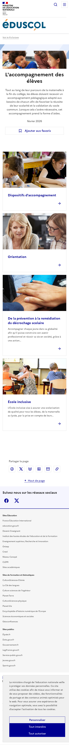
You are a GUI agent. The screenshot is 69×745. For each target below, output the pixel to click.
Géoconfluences (10, 621)
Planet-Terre (8, 595)
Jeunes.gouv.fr (9, 660)
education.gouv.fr (11, 525)
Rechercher (55, 4)
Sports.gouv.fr (9, 665)
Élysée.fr (6, 634)
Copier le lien (57, 469)
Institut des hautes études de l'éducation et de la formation (30, 536)
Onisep (6, 546)
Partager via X (21, 469)
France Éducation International (17, 520)
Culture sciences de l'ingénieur (16, 590)
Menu (64, 4)
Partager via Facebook (12, 469)
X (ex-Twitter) (17, 501)
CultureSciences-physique (14, 600)
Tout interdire (37, 727)
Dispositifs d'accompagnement (32, 195)
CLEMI (6, 562)
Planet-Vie (7, 606)
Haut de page (36, 481)
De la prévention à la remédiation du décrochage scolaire (34, 320)
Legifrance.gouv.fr (11, 650)
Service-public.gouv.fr (13, 655)
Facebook (6, 501)
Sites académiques (11, 567)
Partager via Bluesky (30, 469)
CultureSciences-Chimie (14, 580)
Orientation (17, 256)
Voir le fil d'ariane (11, 37)
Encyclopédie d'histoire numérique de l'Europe (24, 611)
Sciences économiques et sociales (18, 616)
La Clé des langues (11, 585)
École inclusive (19, 401)
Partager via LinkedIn (39, 469)
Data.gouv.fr (8, 639)
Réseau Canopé (10, 556)
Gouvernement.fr (11, 644)
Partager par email (48, 469)
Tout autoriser (37, 733)
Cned (5, 551)
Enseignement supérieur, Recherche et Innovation (25, 541)
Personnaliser (37, 720)
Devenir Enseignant (11, 531)
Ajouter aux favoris (38, 131)
